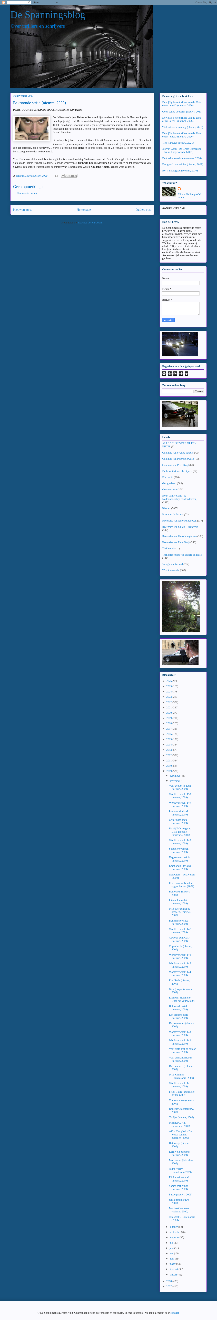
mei (172, 1253)
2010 (169, 765)
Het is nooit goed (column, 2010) (180, 170)
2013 (169, 749)
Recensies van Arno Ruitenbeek (179, 520)
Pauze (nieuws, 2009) (180, 1194)
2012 (169, 755)
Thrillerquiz (168, 548)
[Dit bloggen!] (66, 176)
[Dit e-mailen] (63, 176)
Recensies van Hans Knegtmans (179, 536)
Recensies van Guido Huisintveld (180, 526)
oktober (174, 1226)
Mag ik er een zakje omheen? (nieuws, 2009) (180, 912)
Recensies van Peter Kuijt (176, 542)
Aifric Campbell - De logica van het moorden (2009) (180, 1134)
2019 (169, 718)
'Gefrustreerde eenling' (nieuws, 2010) (182, 127)
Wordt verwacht (170, 570)
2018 (169, 723)
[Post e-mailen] (56, 175)
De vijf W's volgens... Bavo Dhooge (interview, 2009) (180, 831)
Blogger (174, 1312)
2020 (169, 712)
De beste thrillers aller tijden (177, 471)
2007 (169, 1286)
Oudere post (143, 209)
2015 (169, 739)
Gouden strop (169, 489)
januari (173, 1274)
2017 (169, 728)
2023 (169, 696)
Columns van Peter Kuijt (175, 465)
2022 (169, 702)
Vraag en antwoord (172, 564)
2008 (169, 1281)
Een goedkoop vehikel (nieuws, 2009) (182, 164)
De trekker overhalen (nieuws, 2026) (182, 158)
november (175, 780)
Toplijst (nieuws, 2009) (181, 1117)
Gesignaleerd (169, 483)
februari (174, 1269)
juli (172, 1242)
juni (172, 1248)
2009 (169, 771)
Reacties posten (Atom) (90, 222)
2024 (169, 691)
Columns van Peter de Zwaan (178, 458)
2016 (169, 734)
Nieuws (166, 508)
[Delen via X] (69, 176)
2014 (169, 744)
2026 (169, 681)
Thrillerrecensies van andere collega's (182, 554)
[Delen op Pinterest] (75, 176)
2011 (169, 760)
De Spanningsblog (47, 14)
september (175, 1232)
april (172, 1258)
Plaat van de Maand (172, 514)
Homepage (84, 209)
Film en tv (167, 477)
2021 (169, 707)
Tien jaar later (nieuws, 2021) (178, 142)
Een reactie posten (27, 193)
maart (173, 1263)
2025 (169, 686)
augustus (175, 1237)
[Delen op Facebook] (72, 176)
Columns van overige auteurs (177, 452)
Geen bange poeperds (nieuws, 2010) (182, 111)
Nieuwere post (22, 209)
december (175, 775)
